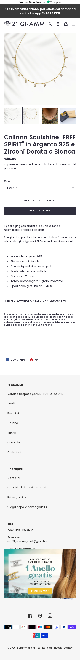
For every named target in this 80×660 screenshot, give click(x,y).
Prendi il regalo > (40, 591)
